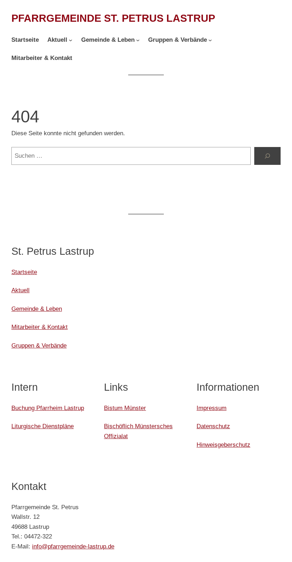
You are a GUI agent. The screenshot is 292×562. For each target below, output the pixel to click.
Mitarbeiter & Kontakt (39, 326)
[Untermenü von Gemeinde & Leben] (138, 40)
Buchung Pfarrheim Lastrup (47, 407)
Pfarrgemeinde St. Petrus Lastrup (113, 18)
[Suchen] (267, 156)
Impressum (211, 407)
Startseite (24, 271)
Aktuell (20, 290)
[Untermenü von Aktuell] (70, 40)
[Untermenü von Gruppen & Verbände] (210, 40)
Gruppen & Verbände (39, 345)
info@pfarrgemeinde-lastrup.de (73, 546)
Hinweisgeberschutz (223, 444)
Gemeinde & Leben (36, 308)
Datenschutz (213, 426)
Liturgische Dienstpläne (42, 426)
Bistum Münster (125, 407)
